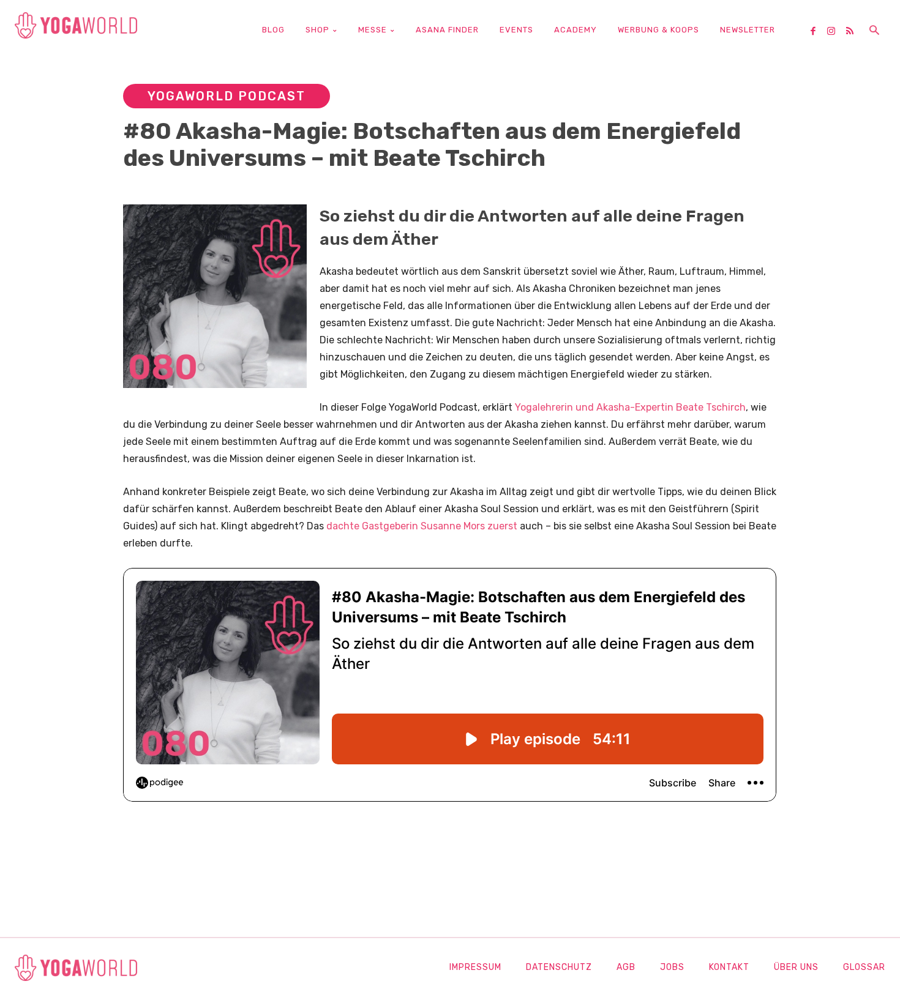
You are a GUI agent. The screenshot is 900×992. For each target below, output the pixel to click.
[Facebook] (817, 32)
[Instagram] (836, 32)
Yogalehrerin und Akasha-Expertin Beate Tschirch (630, 407)
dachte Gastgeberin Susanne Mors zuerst (421, 526)
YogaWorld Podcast (227, 96)
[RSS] (854, 32)
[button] (874, 31)
